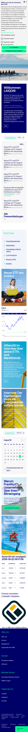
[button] (14, 44)
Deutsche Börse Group (7, 714)
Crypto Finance (15, 717)
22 (20, 456)
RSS (21, 144)
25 (8, 459)
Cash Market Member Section (10, 677)
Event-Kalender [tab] (21, 432)
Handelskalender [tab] (10, 432)
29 (20, 459)
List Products (11, 255)
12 (11, 453)
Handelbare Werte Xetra (13, 250)
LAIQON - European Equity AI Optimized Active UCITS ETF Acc (14, 106)
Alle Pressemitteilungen (13, 215)
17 (5, 456)
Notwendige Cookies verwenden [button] (14, 51)
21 (17, 456)
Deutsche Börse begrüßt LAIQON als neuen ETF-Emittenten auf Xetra (13, 189)
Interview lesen (8, 421)
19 (11, 456)
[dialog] (14, 27)
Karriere (3, 640)
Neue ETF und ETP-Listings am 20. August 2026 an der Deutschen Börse (13, 163)
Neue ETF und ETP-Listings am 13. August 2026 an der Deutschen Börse (13, 177)
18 (8, 456)
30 (22, 459)
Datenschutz (22, 724)
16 (22, 453)
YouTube (4, 701)
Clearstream (4, 717)
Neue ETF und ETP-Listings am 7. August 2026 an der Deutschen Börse (13, 204)
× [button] (26, 1)
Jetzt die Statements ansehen (12, 508)
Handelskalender (13, 241)
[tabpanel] (14, 182)
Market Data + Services (7, 716)
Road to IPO (11, 259)
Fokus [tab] (19, 137)
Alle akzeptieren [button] (14, 47)
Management (5, 644)
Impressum (4, 724)
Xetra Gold (19, 714)
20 (14, 456)
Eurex (18, 716)
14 (17, 453)
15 (20, 453)
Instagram (4, 697)
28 (17, 459)
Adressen (4, 664)
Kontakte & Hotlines (7, 660)
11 (8, 453)
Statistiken (10, 245)
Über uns (4, 637)
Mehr (6, 126)
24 (5, 459)
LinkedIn (4, 693)
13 (14, 453)
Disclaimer (13, 724)
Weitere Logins (6, 680)
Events (9, 264)
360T (23, 716)
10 (5, 453)
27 (14, 459)
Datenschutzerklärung (7, 32)
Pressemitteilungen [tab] (11, 137)
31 (5, 462)
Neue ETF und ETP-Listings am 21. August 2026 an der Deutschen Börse (13, 150)
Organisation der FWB (8, 647)
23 (22, 456)
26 (11, 459)
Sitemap (3, 726)
